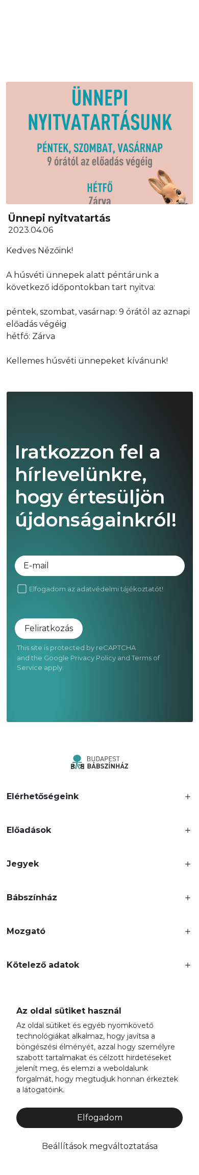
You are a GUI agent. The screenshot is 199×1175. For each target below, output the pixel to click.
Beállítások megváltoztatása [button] (100, 1146)
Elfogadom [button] (99, 1117)
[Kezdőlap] (99, 761)
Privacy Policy (93, 658)
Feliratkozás (48, 628)
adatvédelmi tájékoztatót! (120, 589)
